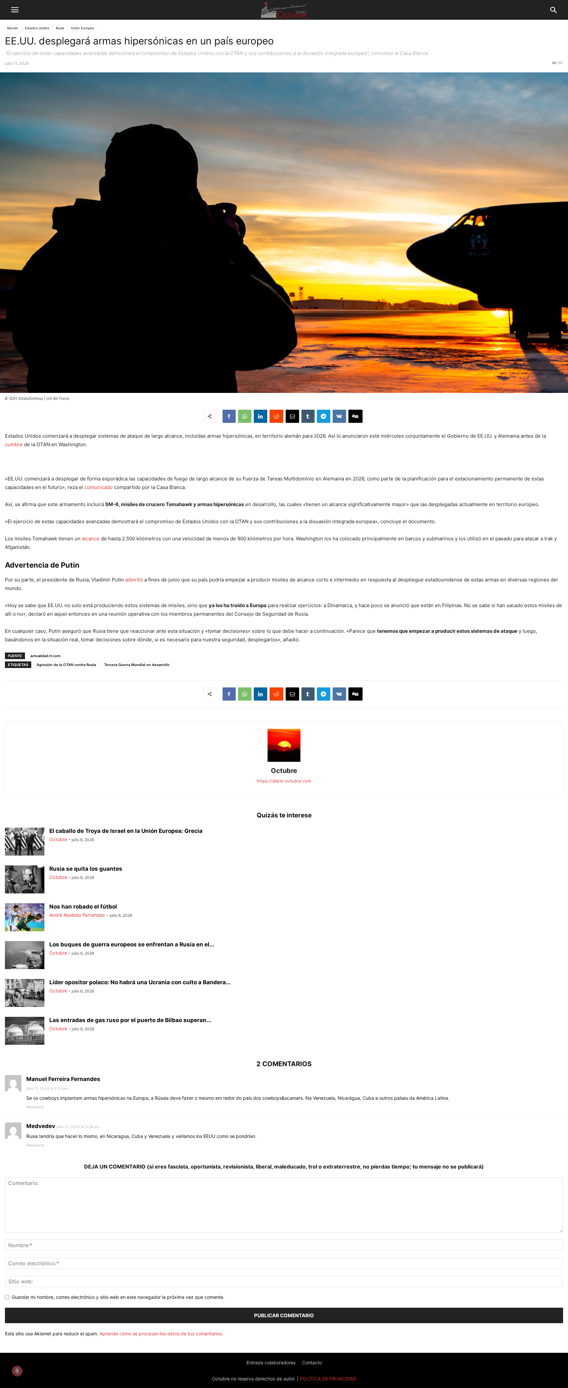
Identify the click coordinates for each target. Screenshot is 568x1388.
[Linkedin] (260, 416)
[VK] (339, 416)
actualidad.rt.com (45, 656)
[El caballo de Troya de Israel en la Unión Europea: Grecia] (24, 842)
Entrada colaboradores (271, 1362)
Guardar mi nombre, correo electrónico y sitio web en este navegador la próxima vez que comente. (118, 1297)
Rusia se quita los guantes (85, 868)
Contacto (312, 1362)
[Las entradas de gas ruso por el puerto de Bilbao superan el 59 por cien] (24, 1031)
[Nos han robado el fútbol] (24, 922)
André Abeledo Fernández (77, 915)
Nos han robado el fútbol (83, 906)
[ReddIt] (276, 416)
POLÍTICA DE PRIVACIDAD (328, 1378)
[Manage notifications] (17, 1371)
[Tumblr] (308, 416)
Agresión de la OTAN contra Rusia (66, 664)
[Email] (292, 416)
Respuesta (35, 1107)
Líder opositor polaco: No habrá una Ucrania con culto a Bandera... (140, 982)
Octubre (284, 771)
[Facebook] (229, 416)
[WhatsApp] (244, 416)
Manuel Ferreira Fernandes (63, 1079)
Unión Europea (82, 28)
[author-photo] (284, 761)
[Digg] (355, 416)
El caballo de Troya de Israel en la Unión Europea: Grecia (125, 831)
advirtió (134, 580)
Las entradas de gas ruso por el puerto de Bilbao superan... (130, 1020)
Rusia (60, 28)
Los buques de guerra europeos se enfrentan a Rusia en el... (131, 944)
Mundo (12, 28)
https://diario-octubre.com (284, 781)
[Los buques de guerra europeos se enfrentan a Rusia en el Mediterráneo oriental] (24, 956)
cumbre (14, 444)
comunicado (98, 487)
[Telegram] (323, 416)
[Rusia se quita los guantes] (24, 880)
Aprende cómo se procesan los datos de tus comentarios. (161, 1333)
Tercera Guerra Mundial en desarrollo (137, 664)
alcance (91, 538)
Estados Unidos (37, 28)
